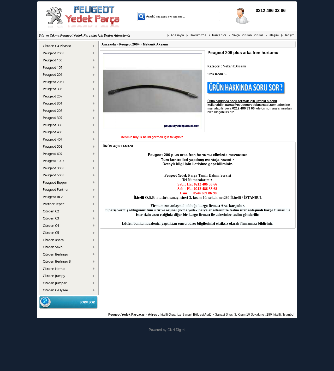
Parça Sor (219, 35)
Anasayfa (177, 35)
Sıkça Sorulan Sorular (247, 35)
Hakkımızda (198, 35)
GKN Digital (176, 330)
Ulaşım (274, 35)
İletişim (289, 35)
